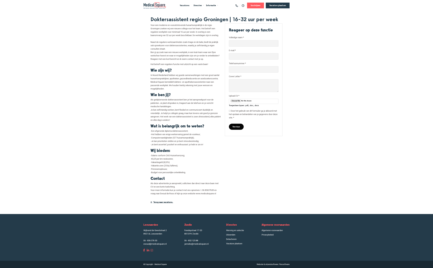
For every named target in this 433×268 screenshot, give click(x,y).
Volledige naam (236, 37)
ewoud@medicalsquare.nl (155, 244)
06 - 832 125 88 (191, 240)
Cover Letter (235, 76)
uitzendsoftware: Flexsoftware (277, 264)
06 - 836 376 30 (150, 240)
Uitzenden (230, 235)
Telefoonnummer (237, 63)
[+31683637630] (236, 5)
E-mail (232, 50)
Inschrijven (255, 5)
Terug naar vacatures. (163, 202)
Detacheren (231, 239)
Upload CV (234, 96)
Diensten (198, 5)
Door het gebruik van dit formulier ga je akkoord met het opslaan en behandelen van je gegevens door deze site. (253, 114)
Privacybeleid (268, 235)
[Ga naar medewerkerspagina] (243, 5)
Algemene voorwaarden (272, 230)
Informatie (211, 5)
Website (260, 264)
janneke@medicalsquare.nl (196, 244)
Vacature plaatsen (277, 5)
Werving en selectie (235, 230)
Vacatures (185, 5)
